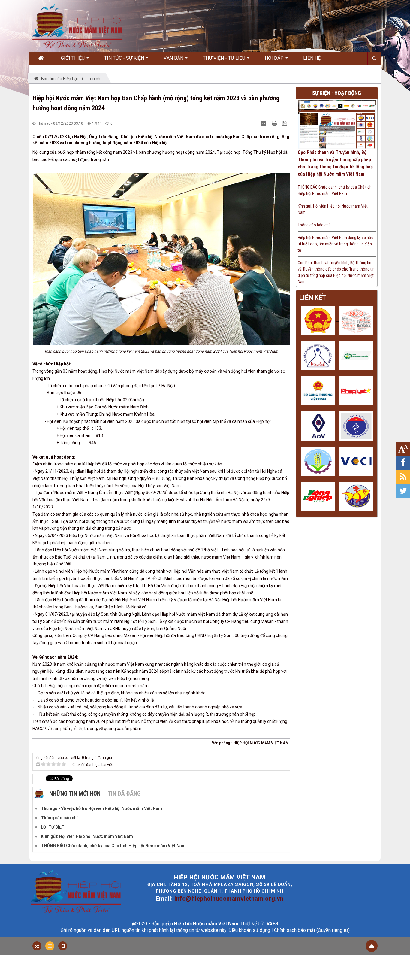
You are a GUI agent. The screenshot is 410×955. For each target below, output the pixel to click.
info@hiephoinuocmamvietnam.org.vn (229, 898)
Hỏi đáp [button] (275, 58)
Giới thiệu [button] (73, 58)
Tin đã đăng (124, 793)
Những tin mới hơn (75, 793)
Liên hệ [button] (312, 58)
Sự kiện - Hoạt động (336, 93)
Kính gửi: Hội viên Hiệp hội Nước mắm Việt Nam (333, 209)
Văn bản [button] (174, 58)
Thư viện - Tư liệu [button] (224, 58)
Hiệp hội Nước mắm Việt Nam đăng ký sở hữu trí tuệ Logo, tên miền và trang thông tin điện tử (335, 244)
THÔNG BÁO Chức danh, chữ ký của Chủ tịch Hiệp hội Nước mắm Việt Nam (335, 190)
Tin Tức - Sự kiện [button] (124, 58)
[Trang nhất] (43, 58)
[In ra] (275, 123)
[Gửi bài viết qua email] (264, 123)
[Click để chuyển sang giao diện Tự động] (36, 945)
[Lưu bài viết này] (285, 123)
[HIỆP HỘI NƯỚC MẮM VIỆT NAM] (77, 25)
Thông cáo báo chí (314, 225)
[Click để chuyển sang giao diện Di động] (62, 945)
